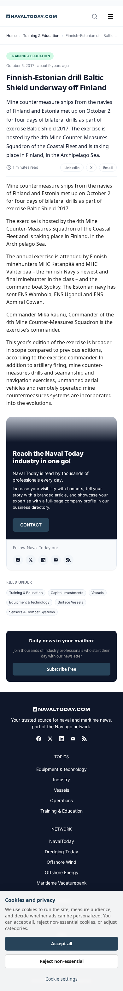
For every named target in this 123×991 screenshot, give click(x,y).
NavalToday (61, 841)
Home (11, 35)
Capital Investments (67, 593)
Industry (61, 779)
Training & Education (41, 35)
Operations (61, 800)
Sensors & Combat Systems (32, 612)
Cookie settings (61, 979)
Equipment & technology (29, 602)
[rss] (68, 560)
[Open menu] (110, 16)
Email (108, 167)
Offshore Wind (61, 862)
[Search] (95, 16)
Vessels (97, 593)
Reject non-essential (62, 961)
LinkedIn (71, 167)
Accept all (61, 943)
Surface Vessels (70, 602)
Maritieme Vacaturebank (62, 883)
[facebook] (18, 560)
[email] (56, 560)
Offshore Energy (62, 872)
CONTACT (31, 524)
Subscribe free (61, 669)
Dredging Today (61, 851)
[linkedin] (43, 560)
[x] (31, 560)
